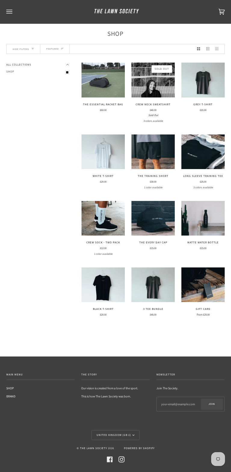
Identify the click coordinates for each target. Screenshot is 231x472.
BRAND (10, 396)
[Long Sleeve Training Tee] (203, 151)
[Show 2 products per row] (198, 49)
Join (211, 404)
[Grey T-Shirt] (203, 80)
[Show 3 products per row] (207, 49)
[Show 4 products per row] (218, 49)
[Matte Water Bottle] (203, 218)
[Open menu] (15, 11)
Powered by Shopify (139, 448)
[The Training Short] (153, 151)
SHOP (10, 71)
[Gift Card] (203, 284)
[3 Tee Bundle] (153, 284)
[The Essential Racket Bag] (103, 80)
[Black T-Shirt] (103, 284)
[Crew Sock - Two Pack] (103, 218)
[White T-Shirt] (103, 151)
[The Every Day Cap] (153, 218)
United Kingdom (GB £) (114, 435)
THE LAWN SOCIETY (93, 448)
